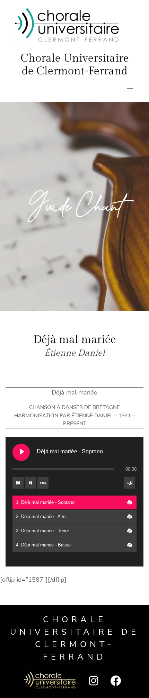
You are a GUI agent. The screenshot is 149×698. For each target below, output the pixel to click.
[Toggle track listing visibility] (129, 483)
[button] (130, 502)
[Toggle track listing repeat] (43, 483)
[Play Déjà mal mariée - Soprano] (21, 452)
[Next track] (30, 483)
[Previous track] (18, 483)
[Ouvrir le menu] (130, 89)
